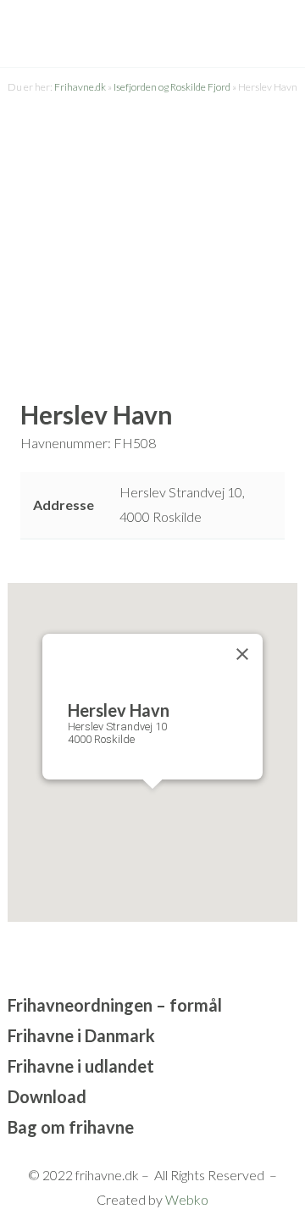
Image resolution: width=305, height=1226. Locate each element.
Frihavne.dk (80, 86)
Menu (272, 52)
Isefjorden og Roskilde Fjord (172, 86)
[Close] (242, 654)
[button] (152, 804)
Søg (234, 35)
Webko (186, 1199)
